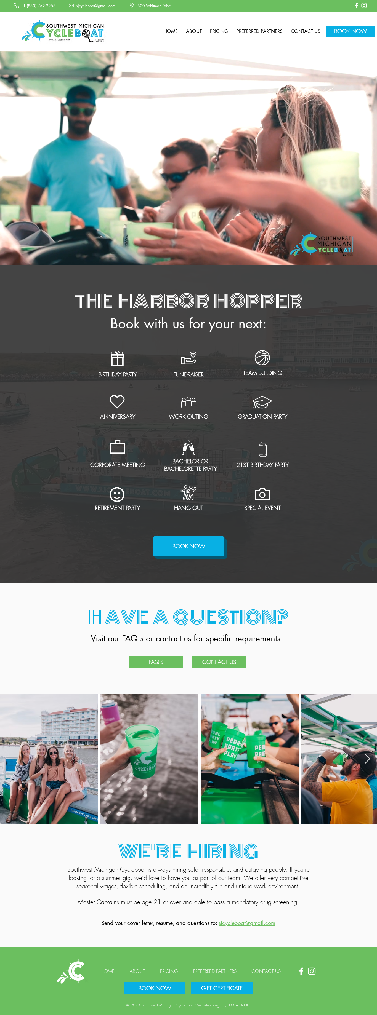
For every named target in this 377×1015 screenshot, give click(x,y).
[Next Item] (367, 759)
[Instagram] (364, 5)
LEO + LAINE (238, 1005)
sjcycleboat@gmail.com (247, 922)
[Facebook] (356, 5)
